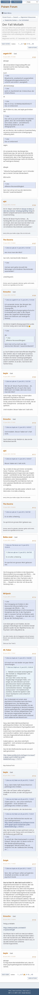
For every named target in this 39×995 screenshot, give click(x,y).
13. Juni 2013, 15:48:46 (9, 243)
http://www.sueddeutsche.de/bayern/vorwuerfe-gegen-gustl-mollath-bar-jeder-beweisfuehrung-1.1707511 (19, 757)
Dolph (5, 860)
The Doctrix (8, 240)
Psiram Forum (9, 6)
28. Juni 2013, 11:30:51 (9, 775)
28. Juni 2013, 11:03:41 (9, 653)
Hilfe (9, 990)
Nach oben (5, 974)
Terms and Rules (17, 990)
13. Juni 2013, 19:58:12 (9, 540)
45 (33, 44)
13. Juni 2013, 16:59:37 (9, 376)
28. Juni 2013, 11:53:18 (9, 919)
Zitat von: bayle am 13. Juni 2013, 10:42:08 (18, 658)
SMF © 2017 (18, 992)
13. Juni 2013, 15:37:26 (9, 205)
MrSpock (7, 593)
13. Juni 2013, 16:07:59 (9, 295)
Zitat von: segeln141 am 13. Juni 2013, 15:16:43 (20, 300)
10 (29, 44)
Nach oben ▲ (27, 990)
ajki (4, 201)
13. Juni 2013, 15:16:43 (9, 57)
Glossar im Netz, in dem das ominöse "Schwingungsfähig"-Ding (18, 210)
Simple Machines (26, 992)
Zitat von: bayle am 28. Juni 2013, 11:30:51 (18, 868)
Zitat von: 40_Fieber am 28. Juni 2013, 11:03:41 (20, 780)
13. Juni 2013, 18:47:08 (9, 454)
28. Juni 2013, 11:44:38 (9, 863)
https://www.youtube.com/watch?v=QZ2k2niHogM (14, 929)
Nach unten (6, 44)
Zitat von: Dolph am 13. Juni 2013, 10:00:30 (20, 667)
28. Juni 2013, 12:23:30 (9, 956)
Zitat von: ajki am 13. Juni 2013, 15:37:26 (18, 248)
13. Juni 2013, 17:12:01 (9, 422)
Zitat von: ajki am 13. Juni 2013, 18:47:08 (18, 512)
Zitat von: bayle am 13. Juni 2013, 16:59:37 (18, 427)
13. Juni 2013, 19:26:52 (9, 507)
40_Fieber (7, 650)
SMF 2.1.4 (11, 992)
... (20, 44)
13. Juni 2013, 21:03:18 (9, 597)
